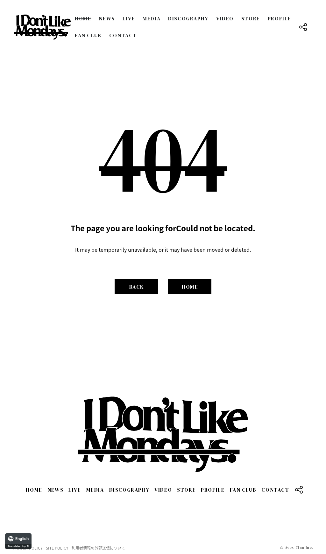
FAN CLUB (88, 35)
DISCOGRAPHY (188, 18)
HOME (83, 18)
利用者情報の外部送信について (98, 548)
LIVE (129, 18)
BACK (136, 286)
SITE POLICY (57, 548)
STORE (250, 18)
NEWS (107, 18)
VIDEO (225, 18)
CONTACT (123, 35)
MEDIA (151, 18)
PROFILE (279, 18)
